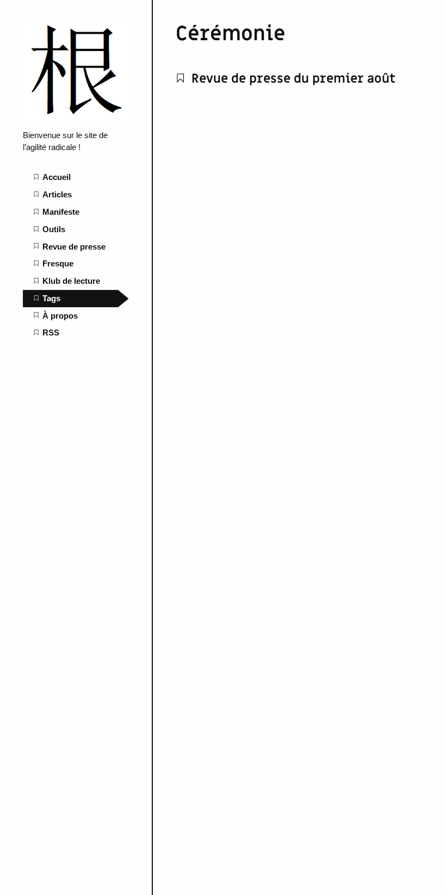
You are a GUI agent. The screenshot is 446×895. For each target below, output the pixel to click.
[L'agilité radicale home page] (75, 117)
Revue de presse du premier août (291, 78)
